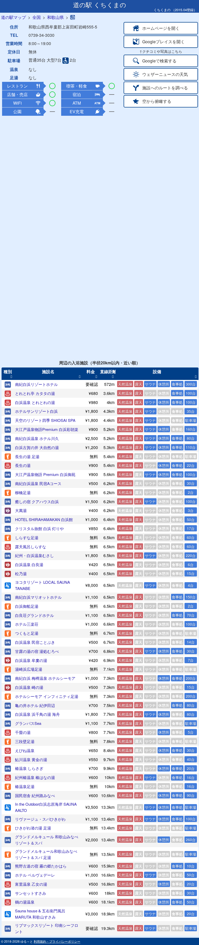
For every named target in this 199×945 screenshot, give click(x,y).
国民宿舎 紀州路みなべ (35, 795)
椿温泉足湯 (24, 786)
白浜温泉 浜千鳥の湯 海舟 (37, 714)
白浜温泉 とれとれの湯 (35, 402)
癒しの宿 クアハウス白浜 (37, 501)
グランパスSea (28, 723)
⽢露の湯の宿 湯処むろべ (37, 651)
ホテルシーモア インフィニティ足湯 (46, 696)
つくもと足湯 (26, 633)
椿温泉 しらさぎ (29, 768)
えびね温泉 (24, 750)
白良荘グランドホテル (34, 615)
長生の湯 (23, 465)
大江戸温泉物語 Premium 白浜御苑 (45, 474)
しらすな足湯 (26, 537)
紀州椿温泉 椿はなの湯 (35, 777)
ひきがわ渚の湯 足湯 (33, 828)
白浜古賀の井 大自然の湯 (37, 447)
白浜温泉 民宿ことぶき (35, 642)
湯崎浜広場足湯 (28, 669)
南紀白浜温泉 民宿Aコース (38, 483)
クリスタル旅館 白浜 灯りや (39, 528)
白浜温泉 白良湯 (29, 564)
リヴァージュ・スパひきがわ (40, 819)
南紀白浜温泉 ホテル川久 (37, 438)
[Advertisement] (99, 154)
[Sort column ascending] (11, 377)
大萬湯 (21, 510)
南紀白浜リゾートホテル (36, 384)
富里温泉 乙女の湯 (31, 884)
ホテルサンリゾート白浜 (36, 411)
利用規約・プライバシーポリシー (57, 941)
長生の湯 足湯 (27, 456)
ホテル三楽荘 (26, 624)
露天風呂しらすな (30, 546)
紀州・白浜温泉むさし (34, 555)
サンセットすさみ (30, 893)
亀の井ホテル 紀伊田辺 (35, 705)
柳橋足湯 (23, 492)
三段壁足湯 (24, 741)
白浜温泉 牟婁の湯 (31, 660)
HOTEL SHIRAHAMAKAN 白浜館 (44, 519)
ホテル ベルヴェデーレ (35, 875)
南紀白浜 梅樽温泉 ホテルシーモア (45, 678)
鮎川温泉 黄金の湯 (31, 759)
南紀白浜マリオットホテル (38, 597)
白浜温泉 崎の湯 (29, 687)
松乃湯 (21, 573)
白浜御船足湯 (26, 606)
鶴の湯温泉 (24, 902)
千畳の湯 (23, 732)
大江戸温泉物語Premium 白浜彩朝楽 (46, 429)
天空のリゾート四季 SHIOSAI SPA (45, 420)
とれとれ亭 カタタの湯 (35, 393)
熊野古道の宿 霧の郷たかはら (41, 866)
